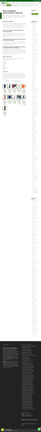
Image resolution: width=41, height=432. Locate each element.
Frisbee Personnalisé (35, 110)
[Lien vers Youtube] (1, 1)
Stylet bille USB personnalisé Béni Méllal (34, 263)
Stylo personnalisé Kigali (34, 334)
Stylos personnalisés (35, 164)
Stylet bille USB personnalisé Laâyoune (34, 284)
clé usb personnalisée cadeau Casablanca (34, 242)
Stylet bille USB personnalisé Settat (35, 317)
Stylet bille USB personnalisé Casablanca (34, 267)
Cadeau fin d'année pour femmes (34, 213)
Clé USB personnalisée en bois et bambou (34, 253)
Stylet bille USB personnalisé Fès (34, 277)
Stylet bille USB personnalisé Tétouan (34, 325)
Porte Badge (34, 96)
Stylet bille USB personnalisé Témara (35, 322)
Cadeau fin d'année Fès (34, 203)
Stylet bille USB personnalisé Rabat (34, 309)
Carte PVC (34, 92)
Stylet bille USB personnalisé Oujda (34, 306)
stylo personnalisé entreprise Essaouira (35, 328)
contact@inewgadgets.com (28, 415)
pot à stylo (34, 31)
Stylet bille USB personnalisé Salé (34, 314)
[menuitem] (4, 3)
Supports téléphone (35, 35)
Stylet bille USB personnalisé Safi (34, 311)
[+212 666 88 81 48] (2, 429)
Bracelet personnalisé (35, 39)
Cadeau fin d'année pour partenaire (34, 216)
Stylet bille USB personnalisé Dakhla (35, 271)
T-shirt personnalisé (35, 191)
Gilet (33, 185)
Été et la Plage (34, 101)
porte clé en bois (35, 156)
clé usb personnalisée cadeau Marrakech (34, 245)
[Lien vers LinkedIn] (6, 1)
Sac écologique (35, 71)
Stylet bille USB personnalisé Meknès (34, 292)
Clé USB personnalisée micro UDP (35, 257)
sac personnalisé (35, 75)
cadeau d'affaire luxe (35, 200)
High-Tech (33, 117)
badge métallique (35, 90)
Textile (33, 175)
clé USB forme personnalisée (34, 232)
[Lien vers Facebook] (4, 1)
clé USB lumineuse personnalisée (34, 235)
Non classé (33, 151)
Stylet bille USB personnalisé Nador (35, 299)
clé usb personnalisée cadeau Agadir (34, 238)
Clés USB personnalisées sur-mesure (35, 229)
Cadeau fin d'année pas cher (34, 205)
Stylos (33, 163)
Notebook (33, 152)
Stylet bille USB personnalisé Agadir (35, 261)
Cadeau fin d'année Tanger (34, 219)
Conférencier (34, 27)
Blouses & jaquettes (35, 176)
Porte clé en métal (35, 159)
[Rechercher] (12, 5)
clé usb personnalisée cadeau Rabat (34, 249)
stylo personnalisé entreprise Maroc (34, 331)
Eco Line (33, 100)
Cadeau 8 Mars (35, 42)
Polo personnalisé (35, 187)
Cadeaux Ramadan (35, 51)
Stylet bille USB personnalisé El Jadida (34, 274)
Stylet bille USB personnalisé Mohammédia (34, 296)
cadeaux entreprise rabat (34, 223)
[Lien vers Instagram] (2, 1)
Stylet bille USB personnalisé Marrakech (34, 288)
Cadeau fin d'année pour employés (34, 211)
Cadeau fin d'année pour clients (34, 208)
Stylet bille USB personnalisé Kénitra (34, 280)
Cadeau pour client (33, 355)
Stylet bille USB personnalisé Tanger (35, 319)
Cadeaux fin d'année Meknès (35, 226)
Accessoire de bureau (35, 23)
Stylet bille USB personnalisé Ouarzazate (34, 302)
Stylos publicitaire (35, 173)
